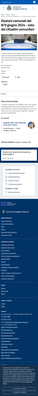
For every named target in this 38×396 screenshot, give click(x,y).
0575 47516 (7, 319)
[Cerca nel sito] (33, 8)
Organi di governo (6, 221)
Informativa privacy (7, 344)
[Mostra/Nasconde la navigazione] (3, 8)
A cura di (3, 94)
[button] (7, 2)
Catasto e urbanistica (7, 245)
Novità (8, 14)
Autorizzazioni (5, 250)
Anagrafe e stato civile (7, 248)
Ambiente (4, 270)
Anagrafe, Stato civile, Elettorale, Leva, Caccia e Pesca (14, 124)
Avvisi (13, 14)
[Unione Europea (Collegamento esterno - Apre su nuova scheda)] (19, 204)
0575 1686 (6, 317)
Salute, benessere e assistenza (10, 256)
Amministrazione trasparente (10, 338)
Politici (3, 229)
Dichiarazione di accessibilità (9, 350)
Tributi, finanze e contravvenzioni (11, 273)
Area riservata (5, 355)
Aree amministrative (7, 224)
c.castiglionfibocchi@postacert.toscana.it (16, 322)
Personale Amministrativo (9, 232)
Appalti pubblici (5, 259)
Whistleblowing (5, 341)
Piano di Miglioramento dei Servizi (11, 358)
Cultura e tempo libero (7, 276)
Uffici (2, 227)
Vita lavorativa (5, 264)
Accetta (20, 392)
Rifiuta (20, 388)
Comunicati (4, 291)
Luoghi (3, 304)
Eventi (3, 306)
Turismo (3, 262)
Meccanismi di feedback (8, 352)
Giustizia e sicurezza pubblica (10, 267)
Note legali (4, 347)
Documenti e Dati (6, 235)
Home (2, 14)
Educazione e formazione (8, 253)
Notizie (3, 288)
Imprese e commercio (7, 279)
